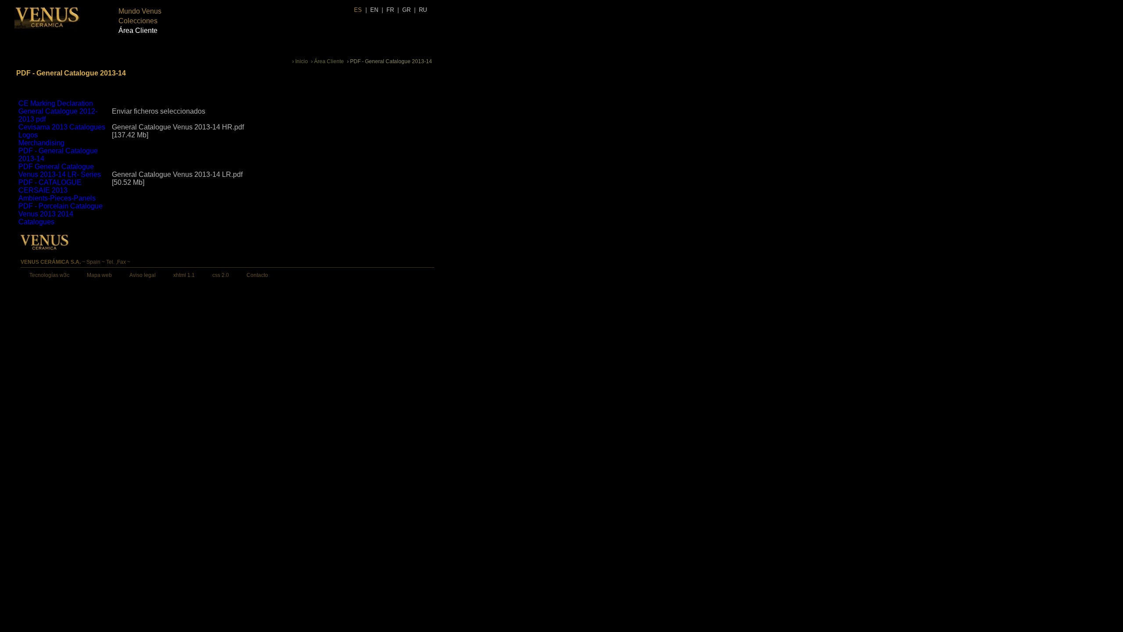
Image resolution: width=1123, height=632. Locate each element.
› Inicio (300, 61)
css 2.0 (220, 275)
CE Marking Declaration (55, 103)
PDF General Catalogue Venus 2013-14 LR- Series (59, 170)
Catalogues (36, 222)
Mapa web (99, 275)
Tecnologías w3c (49, 275)
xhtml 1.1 (184, 275)
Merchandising (41, 143)
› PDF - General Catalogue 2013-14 (389, 61)
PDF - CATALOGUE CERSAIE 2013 (50, 186)
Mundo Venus (139, 11)
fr (390, 10)
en (374, 10)
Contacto (257, 275)
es (358, 10)
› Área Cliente (327, 61)
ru (423, 10)
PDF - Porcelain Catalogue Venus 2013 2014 (60, 210)
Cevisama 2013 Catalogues (61, 127)
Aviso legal (142, 275)
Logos (28, 135)
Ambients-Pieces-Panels (57, 198)
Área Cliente (137, 30)
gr (406, 10)
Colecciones (137, 21)
